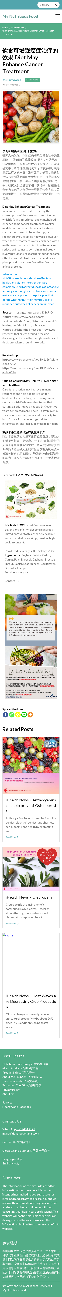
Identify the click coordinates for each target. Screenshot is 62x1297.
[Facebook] (5, 714)
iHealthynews (32, 80)
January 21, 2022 (13, 80)
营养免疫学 (41, 1064)
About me (8, 1094)
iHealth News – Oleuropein (29, 897)
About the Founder (14, 1076)
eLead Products (12, 1068)
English (6, 1163)
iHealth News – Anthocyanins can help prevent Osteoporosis (31, 805)
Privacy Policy (11, 1089)
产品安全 (29, 1072)
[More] (30, 714)
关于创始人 (35, 1076)
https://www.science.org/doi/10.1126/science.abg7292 (30, 361)
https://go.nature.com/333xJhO (33, 312)
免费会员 (32, 1081)
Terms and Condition (15, 1085)
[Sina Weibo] (18, 714)
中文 (16, 1163)
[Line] (24, 714)
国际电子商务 (41, 1150)
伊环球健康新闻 (13, 84)
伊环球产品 (31, 1068)
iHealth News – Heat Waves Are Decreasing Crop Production (31, 1001)
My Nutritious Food (20, 16)
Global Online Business (16, 1150)
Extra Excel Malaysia (29, 475)
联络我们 (24, 1142)
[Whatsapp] (11, 714)
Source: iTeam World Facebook (16, 1104)
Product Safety (11, 1072)
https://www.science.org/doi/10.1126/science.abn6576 (30, 370)
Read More (11, 837)
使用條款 (35, 1085)
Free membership (13, 1081)
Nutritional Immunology (17, 1064)
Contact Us (12, 581)
